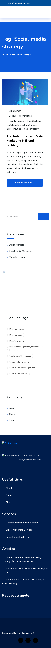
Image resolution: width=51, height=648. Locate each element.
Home (5, 54)
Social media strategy (28, 128)
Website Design (17, 257)
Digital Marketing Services (19, 529)
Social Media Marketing (20, 115)
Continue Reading (23, 182)
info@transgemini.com (30, 459)
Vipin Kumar (14, 110)
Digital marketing (15, 125)
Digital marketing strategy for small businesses (24, 348)
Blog (11, 420)
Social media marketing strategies (23, 368)
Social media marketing (19, 362)
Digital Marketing (17, 244)
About (12, 408)
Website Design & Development (22, 522)
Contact (13, 414)
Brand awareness (17, 121)
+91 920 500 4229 (29, 455)
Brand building (34, 121)
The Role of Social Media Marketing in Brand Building (25, 140)
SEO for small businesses (20, 356)
